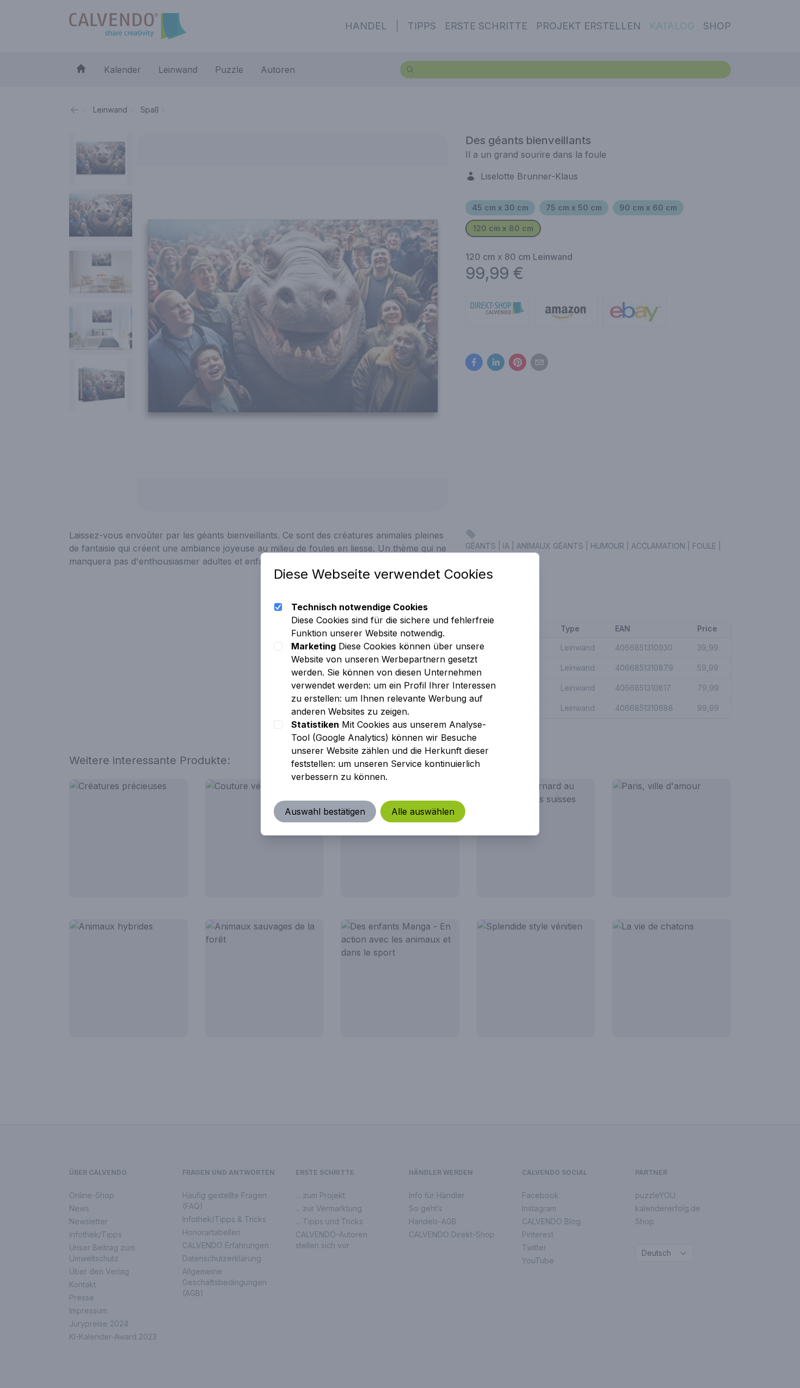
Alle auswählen (422, 811)
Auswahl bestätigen (325, 811)
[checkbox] (278, 607)
